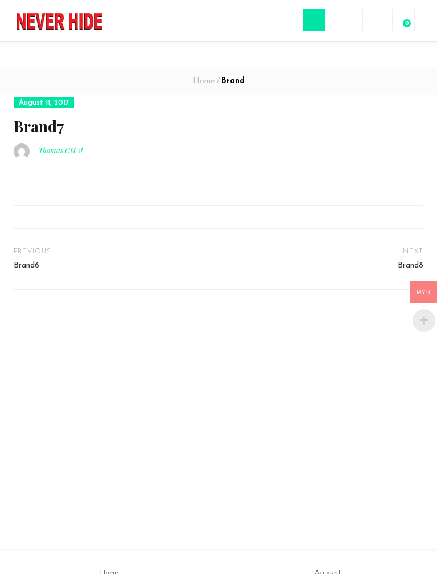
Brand (233, 81)
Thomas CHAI (60, 150)
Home (204, 81)
